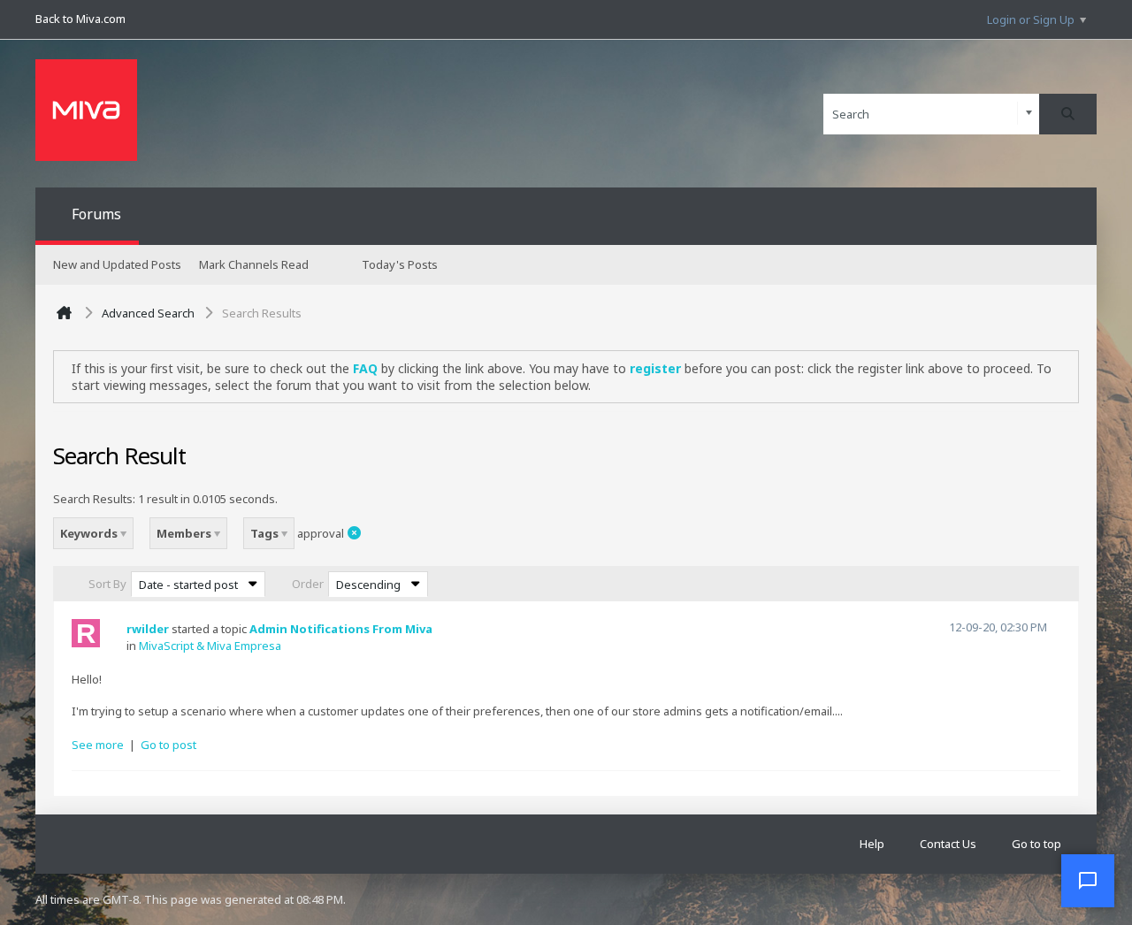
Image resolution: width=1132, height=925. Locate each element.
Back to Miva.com (80, 19)
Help (872, 844)
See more (98, 745)
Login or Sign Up (1031, 19)
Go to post (168, 745)
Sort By (107, 584)
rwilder (147, 629)
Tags (265, 533)
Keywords (90, 533)
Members (185, 533)
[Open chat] (1087, 880)
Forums (96, 214)
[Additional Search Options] (1029, 114)
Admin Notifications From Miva (340, 629)
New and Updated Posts (117, 264)
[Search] (1068, 114)
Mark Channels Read (254, 264)
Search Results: (94, 499)
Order (308, 584)
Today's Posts (400, 264)
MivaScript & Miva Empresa (210, 646)
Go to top (1036, 844)
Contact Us (948, 844)
